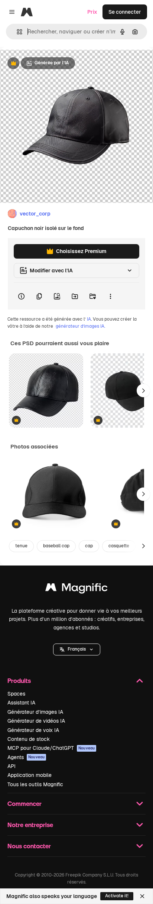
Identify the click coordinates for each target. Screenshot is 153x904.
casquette (118, 546)
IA (89, 319)
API (11, 766)
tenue (21, 546)
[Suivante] (143, 390)
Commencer (24, 803)
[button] (76, 649)
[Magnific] (76, 589)
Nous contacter (29, 846)
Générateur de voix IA (33, 730)
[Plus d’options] (110, 296)
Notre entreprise (30, 825)
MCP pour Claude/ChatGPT (51, 748)
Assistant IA (21, 702)
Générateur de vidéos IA (36, 720)
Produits (19, 680)
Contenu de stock (28, 739)
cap (89, 546)
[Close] (142, 896)
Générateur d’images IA (35, 712)
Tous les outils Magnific (35, 784)
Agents (26, 757)
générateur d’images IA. (80, 326)
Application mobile (29, 775)
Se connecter (124, 12)
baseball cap (56, 546)
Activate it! (116, 896)
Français (77, 649)
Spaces (16, 693)
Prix (92, 12)
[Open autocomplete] (16, 32)
